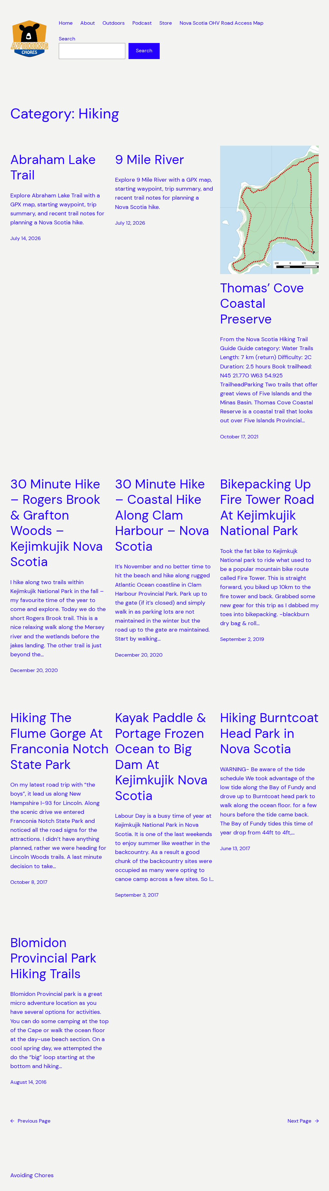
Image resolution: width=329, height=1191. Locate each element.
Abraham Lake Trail (53, 167)
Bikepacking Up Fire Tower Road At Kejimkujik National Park (267, 508)
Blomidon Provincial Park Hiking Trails (53, 958)
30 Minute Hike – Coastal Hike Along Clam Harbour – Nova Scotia (162, 515)
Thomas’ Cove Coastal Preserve (262, 303)
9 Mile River (149, 160)
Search (67, 39)
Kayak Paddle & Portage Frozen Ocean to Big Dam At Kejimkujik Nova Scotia (161, 757)
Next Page (303, 1121)
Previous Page (30, 1121)
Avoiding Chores (32, 1175)
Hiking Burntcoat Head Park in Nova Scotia (269, 733)
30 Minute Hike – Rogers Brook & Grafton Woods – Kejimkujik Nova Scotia (56, 523)
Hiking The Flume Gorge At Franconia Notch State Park (59, 741)
